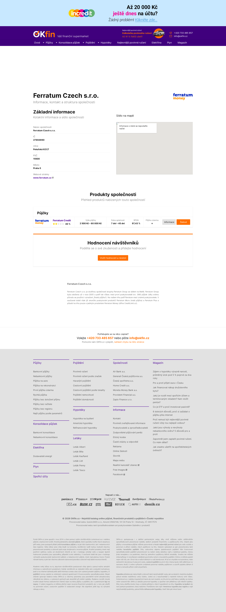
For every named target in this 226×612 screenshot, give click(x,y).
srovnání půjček (74, 542)
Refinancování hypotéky (85, 427)
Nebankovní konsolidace (45, 437)
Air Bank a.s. (119, 371)
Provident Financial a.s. (124, 394)
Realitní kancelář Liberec (125, 465)
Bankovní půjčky (41, 371)
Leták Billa (78, 451)
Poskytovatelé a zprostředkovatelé (130, 427)
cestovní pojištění (152, 562)
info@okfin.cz (181, 36)
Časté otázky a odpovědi (125, 441)
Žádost (183, 222)
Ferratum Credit (62, 220)
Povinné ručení (80, 371)
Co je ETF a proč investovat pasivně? (171, 407)
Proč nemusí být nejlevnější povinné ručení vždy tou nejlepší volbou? (170, 421)
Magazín (182, 42)
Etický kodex (119, 437)
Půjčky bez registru (42, 408)
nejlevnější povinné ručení (169, 544)
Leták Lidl (78, 461)
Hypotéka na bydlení (83, 418)
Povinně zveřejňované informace (129, 423)
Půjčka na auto (40, 380)
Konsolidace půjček (69, 42)
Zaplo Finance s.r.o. (122, 399)
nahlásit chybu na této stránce (129, 342)
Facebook (118, 474)
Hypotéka (119, 574)
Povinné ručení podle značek (87, 376)
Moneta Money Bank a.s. (125, 390)
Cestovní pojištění (82, 385)
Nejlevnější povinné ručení (131, 42)
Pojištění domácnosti (83, 399)
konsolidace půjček (68, 544)
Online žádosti (120, 451)
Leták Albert (79, 447)
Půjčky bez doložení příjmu (46, 399)
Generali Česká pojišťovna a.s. (128, 376)
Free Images (119, 469)
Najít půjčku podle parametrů (47, 413)
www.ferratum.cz (42, 177)
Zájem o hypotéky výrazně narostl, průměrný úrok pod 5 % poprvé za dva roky (172, 374)
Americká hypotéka (82, 423)
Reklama (117, 446)
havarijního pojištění (131, 549)
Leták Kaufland (80, 456)
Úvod (37, 42)
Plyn (169, 42)
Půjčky (49, 42)
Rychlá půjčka (40, 394)
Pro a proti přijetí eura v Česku (168, 383)
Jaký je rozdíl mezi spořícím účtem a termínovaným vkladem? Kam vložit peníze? (171, 399)
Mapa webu (119, 460)
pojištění (36, 574)
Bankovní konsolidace (44, 432)
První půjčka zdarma (43, 390)
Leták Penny (79, 465)
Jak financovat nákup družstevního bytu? (170, 389)
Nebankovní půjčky (42, 376)
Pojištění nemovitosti (83, 394)
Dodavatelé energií (42, 456)
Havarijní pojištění (82, 380)
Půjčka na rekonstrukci (44, 385)
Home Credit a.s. (121, 385)
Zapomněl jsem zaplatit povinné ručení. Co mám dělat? (172, 441)
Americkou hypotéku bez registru (175, 587)
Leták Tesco (79, 470)
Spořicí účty (40, 476)
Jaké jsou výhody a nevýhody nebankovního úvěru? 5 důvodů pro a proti (171, 430)
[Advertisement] (113, 65)
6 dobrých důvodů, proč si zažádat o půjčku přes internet (171, 413)
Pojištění (90, 42)
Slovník (116, 455)
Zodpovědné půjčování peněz (127, 432)
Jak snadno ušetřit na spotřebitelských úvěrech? (172, 449)
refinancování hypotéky (153, 589)
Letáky (77, 438)
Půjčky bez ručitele (42, 404)
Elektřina (156, 42)
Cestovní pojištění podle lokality (89, 390)
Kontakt (117, 418)
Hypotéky (106, 42)
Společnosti (120, 362)
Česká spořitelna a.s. (123, 380)
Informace (119, 409)
